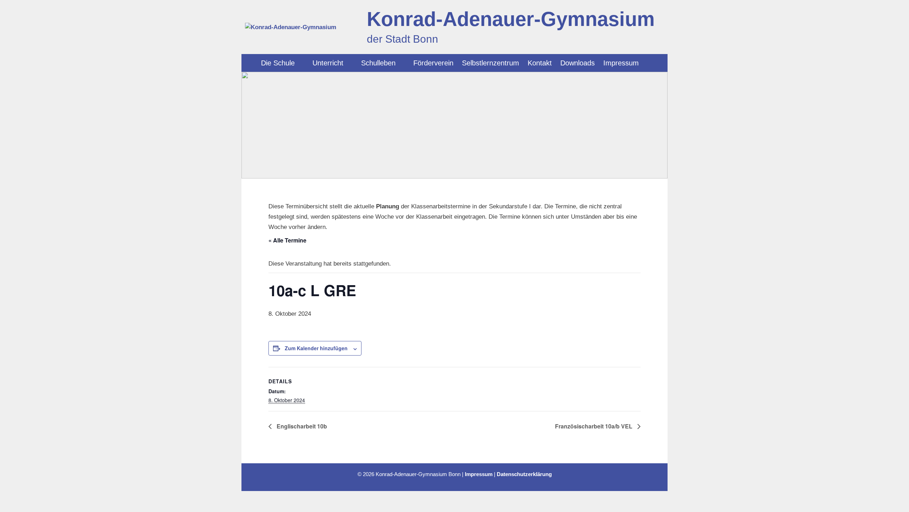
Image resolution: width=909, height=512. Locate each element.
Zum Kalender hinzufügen (316, 348)
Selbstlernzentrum (490, 63)
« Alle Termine (287, 240)
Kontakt (540, 63)
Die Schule (278, 63)
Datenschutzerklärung (524, 474)
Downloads (577, 63)
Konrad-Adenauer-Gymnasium (511, 19)
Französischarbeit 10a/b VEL (594, 426)
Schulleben (378, 63)
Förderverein (433, 63)
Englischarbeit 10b (301, 426)
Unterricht (327, 63)
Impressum (621, 63)
